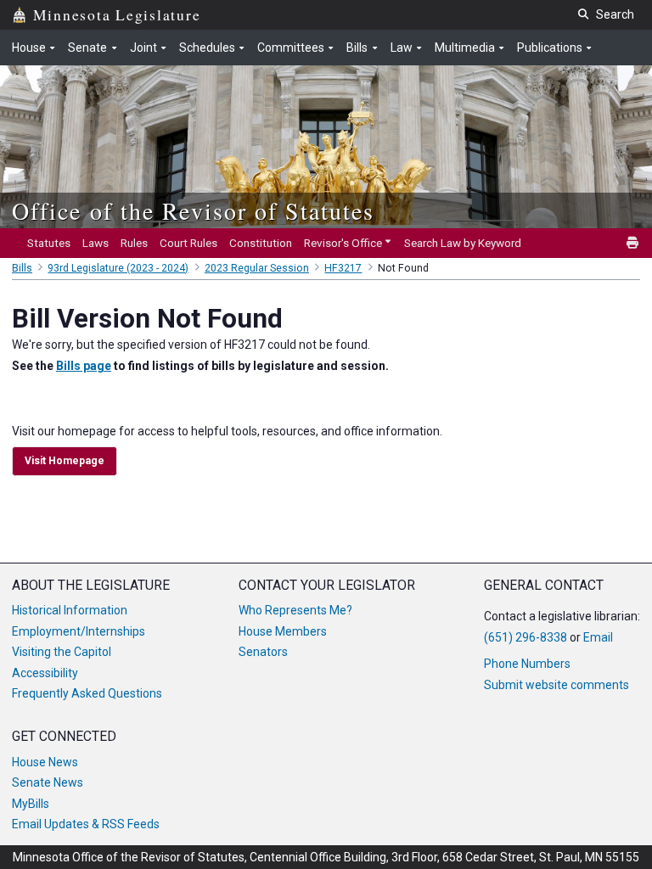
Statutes (48, 242)
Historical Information (69, 610)
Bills (22, 268)
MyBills (30, 803)
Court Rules (188, 242)
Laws (95, 242)
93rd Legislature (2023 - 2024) (118, 268)
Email (598, 637)
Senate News (47, 782)
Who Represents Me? (295, 610)
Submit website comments (556, 685)
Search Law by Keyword (462, 242)
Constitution (260, 242)
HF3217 (343, 268)
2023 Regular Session (257, 268)
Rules (134, 242)
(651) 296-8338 (525, 637)
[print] (633, 243)
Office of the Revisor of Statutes (193, 210)
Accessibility (45, 673)
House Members (283, 631)
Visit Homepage (64, 461)
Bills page (83, 366)
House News (45, 762)
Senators (263, 652)
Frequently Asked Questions (87, 693)
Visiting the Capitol (61, 652)
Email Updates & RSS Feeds (86, 824)
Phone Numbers (527, 663)
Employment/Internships (78, 631)
